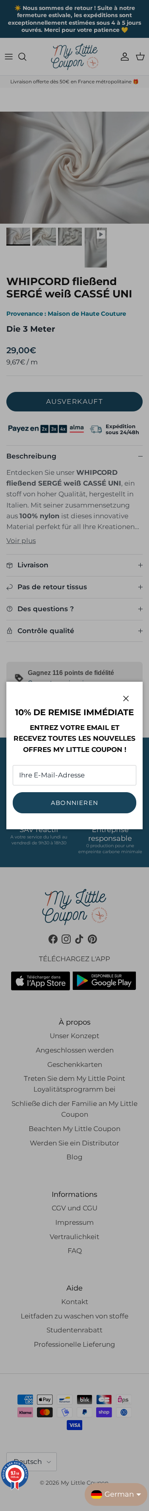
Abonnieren (74, 803)
